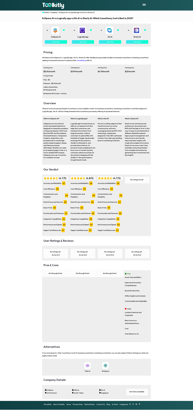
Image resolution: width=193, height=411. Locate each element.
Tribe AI (87, 371)
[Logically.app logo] (82, 30)
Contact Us (100, 404)
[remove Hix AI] (101, 30)
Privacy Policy (78, 404)
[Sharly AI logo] (136, 30)
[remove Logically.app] (74, 30)
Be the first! (56, 255)
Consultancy (81, 60)
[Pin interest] (139, 404)
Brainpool (105, 371)
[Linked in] (136, 404)
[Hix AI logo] (109, 30)
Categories (124, 404)
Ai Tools (115, 404)
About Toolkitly (59, 404)
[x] (133, 404)
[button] (64, 30)
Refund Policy (90, 404)
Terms (68, 404)
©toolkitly (47, 404)
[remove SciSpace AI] (47, 30)
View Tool (55, 42)
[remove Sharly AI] (128, 30)
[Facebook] (129, 404)
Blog (108, 404)
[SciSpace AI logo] (55, 30)
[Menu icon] (144, 4)
